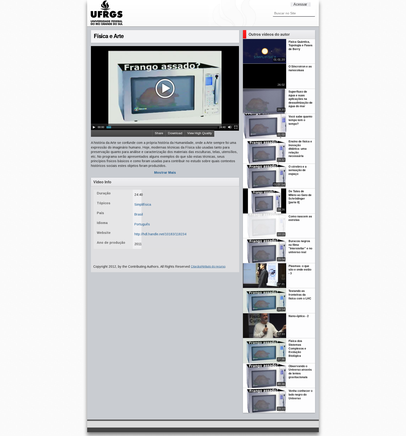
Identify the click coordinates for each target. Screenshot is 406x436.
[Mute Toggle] (230, 127)
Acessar (300, 4)
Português (142, 224)
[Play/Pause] (94, 127)
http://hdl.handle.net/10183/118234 (160, 234)
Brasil (138, 214)
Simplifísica (142, 204)
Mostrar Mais (165, 172)
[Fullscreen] (236, 127)
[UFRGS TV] (106, 24)
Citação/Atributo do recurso (208, 266)
